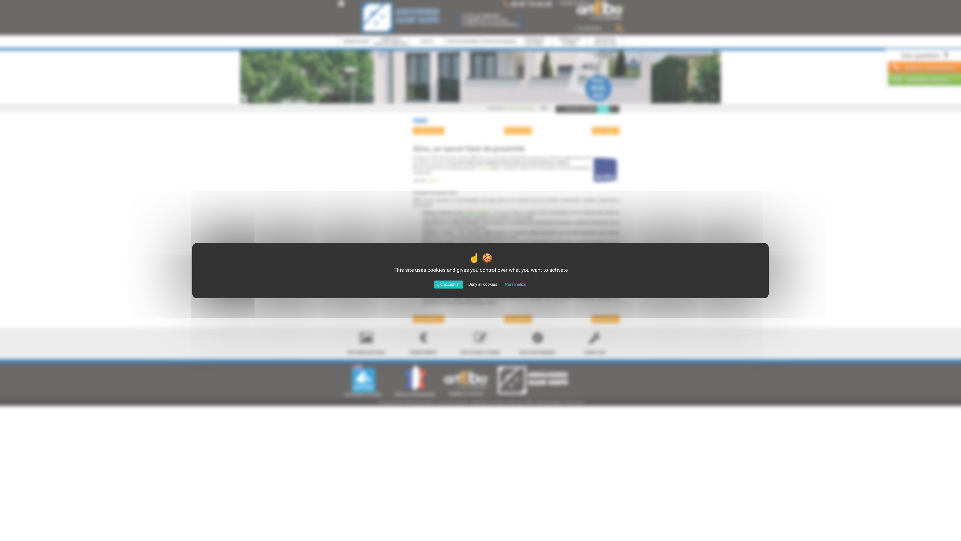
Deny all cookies (482, 284)
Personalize (515, 284)
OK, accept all (448, 284)
